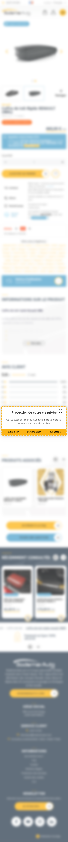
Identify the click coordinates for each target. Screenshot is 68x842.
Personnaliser (34, 432)
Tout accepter (55, 432)
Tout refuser (12, 432)
